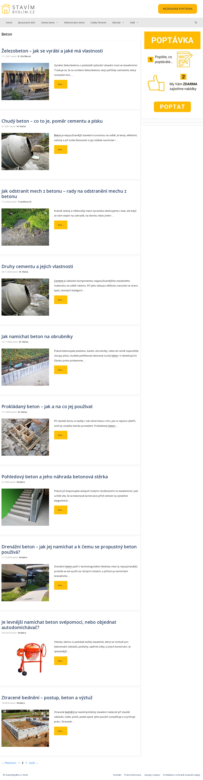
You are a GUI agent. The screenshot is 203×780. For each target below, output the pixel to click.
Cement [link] (58, 281)
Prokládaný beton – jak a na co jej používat (47, 406)
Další (132, 22)
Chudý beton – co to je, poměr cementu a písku (52, 121)
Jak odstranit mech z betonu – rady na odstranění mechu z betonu (63, 193)
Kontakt (117, 774)
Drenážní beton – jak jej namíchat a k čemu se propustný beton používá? (69, 549)
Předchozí (8, 763)
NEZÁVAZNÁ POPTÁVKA (177, 8)
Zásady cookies (152, 774)
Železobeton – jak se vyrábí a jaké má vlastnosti (52, 51)
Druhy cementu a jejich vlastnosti (37, 266)
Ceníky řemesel (98, 22)
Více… (61, 84)
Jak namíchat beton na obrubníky (37, 336)
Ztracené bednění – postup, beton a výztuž (46, 698)
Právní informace (132, 774)
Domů (9, 22)
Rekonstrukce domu (74, 22)
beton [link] (114, 355)
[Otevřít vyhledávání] (196, 22)
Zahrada (116, 22)
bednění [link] (70, 712)
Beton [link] (57, 135)
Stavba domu (48, 22)
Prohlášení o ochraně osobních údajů (181, 774)
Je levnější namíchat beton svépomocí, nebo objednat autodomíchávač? (58, 624)
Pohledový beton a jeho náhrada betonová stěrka (54, 477)
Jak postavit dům (26, 22)
